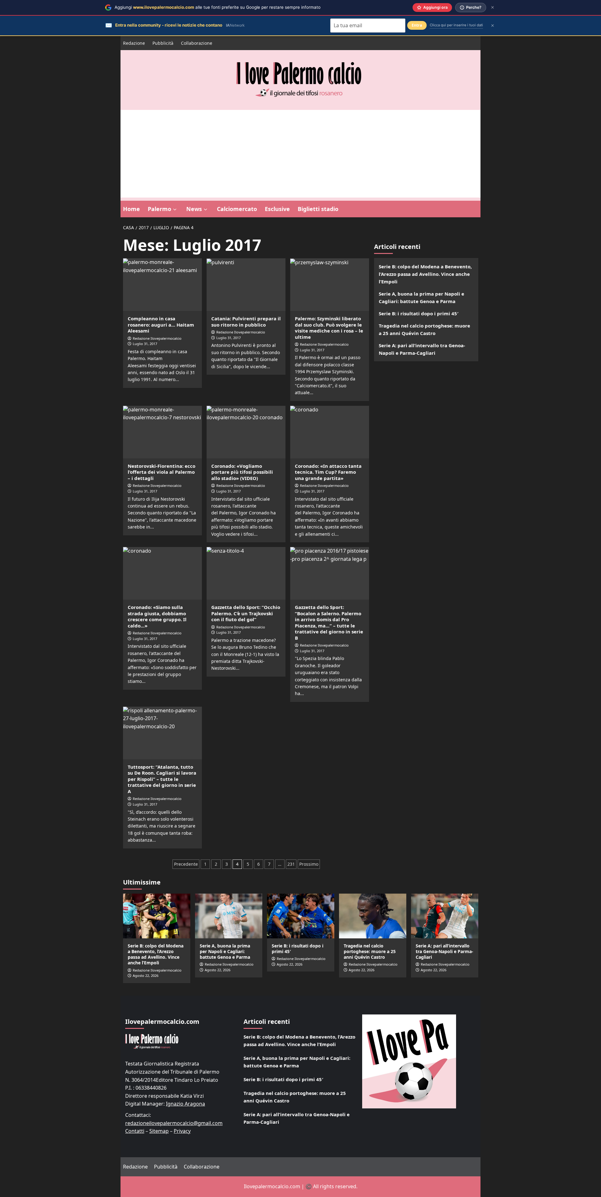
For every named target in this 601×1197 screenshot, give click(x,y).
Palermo (159, 209)
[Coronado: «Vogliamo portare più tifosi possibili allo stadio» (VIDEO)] (246, 432)
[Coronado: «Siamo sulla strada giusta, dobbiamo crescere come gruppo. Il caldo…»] (162, 573)
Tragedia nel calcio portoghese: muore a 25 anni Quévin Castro (424, 329)
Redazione (134, 43)
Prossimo (308, 864)
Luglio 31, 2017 (145, 343)
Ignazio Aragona (185, 1103)
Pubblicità (162, 43)
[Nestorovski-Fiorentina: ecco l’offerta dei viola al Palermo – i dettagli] (162, 432)
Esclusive (277, 209)
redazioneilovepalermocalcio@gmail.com (174, 1123)
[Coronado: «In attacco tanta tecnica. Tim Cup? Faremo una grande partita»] (329, 432)
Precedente (186, 864)
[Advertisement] (300, 154)
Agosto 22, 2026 (145, 975)
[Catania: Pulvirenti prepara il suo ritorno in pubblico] (246, 284)
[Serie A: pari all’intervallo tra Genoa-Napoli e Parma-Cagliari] (444, 916)
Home (131, 209)
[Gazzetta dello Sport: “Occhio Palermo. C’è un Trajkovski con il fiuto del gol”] (246, 573)
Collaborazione (196, 43)
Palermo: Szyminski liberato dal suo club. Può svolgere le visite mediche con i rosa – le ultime (329, 327)
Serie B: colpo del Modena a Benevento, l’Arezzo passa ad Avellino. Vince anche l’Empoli (425, 274)
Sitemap (159, 1130)
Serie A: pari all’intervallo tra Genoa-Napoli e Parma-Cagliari (422, 349)
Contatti (134, 1130)
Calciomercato (237, 209)
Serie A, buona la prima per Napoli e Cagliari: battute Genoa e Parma (421, 297)
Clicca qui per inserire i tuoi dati (456, 25)
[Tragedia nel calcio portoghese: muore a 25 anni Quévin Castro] (372, 916)
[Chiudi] (492, 7)
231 (291, 864)
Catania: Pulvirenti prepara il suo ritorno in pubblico (246, 321)
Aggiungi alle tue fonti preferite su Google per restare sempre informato (218, 7)
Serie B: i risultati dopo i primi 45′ (419, 313)
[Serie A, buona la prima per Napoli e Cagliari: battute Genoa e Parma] (228, 916)
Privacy (182, 1130)
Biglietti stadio (318, 209)
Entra (417, 25)
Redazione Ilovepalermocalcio (157, 338)
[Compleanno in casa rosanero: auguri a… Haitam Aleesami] (162, 284)
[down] (174, 209)
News (194, 209)
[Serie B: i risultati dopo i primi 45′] (300, 916)
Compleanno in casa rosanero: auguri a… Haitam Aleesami (161, 324)
